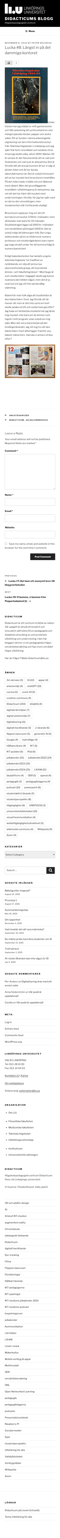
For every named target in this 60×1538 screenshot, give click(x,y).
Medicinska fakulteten (21, 1127)
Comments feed (14, 1035)
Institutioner (15, 1148)
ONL (7, 1385)
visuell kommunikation (21, 817)
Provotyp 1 (11, 900)
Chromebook (12, 1229)
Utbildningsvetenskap (20, 1139)
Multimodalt (12, 1365)
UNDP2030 (37, 805)
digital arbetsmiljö (18, 715)
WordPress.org (13, 1041)
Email (9, 511)
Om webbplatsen (14, 1083)
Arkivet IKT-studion (16, 1216)
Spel (7, 1437)
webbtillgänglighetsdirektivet (25, 823)
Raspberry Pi (12, 1424)
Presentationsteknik (16, 1417)
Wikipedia (44, 829)
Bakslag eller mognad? (17, 890)
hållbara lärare (16, 745)
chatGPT (34, 686)
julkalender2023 (18, 763)
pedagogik (14, 781)
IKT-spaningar (12, 1294)
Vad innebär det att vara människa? (24, 929)
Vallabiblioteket (14, 1456)
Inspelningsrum (14, 1313)
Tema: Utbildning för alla (18, 1516)
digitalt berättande (19, 727)
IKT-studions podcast (17, 1307)
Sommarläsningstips (16, 910)
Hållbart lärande (14, 1281)
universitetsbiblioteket (22, 811)
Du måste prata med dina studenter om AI (28, 939)
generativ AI (42, 733)
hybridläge (30, 739)
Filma (8, 1261)
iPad (31, 751)
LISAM (40, 769)
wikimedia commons (20, 829)
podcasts (10, 1411)
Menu (32, 31)
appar (43, 680)
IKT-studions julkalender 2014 (22, 1300)
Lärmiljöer (10, 1333)
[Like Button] (9, 62)
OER (32, 775)
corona (12, 692)
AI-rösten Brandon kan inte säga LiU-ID (27, 958)
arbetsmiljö (15, 686)
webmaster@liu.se (29, 1090)
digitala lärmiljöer (18, 710)
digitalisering (16, 722)
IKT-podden (15, 751)
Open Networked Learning (20, 1391)
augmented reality (15, 1222)
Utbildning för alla (15, 1450)
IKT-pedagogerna (14, 1287)
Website (10, 527)
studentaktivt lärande (20, 793)
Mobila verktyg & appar (18, 1359)
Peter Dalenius (42, 43)
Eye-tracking (12, 1255)
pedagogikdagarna (38, 781)
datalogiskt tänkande (16, 1235)
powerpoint (32, 787)
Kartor (24, 1075)
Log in (8, 1022)
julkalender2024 (18, 769)
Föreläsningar (12, 1274)
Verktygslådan (13, 1463)
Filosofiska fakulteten (20, 1121)
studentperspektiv (19, 799)
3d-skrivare (15, 680)
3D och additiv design (17, 1203)
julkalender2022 (37, 420)
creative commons (19, 698)
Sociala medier (13, 1430)
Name (9, 494)
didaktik (36, 704)
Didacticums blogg (29, 18)
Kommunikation (14, 1326)
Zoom (11, 835)
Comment (11, 450)
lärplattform (15, 775)
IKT (33, 745)
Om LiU (12, 1112)
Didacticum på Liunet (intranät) (22, 1510)
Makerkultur (12, 1352)
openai (45, 775)
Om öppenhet (12, 919)
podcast (13, 787)
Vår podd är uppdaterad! (29, 1002)
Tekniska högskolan (19, 1133)
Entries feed (12, 1028)
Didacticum (16, 420)
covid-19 (28, 692)
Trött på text (12, 948)
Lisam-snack (12, 1346)
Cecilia (8, 1002)
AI (30, 680)
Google (12, 739)
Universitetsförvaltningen (23, 1154)
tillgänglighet (16, 805)
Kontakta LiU (12, 1075)
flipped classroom (18, 733)
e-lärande (42, 727)
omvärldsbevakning (16, 1378)
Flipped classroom (15, 1268)
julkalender (15, 757)
